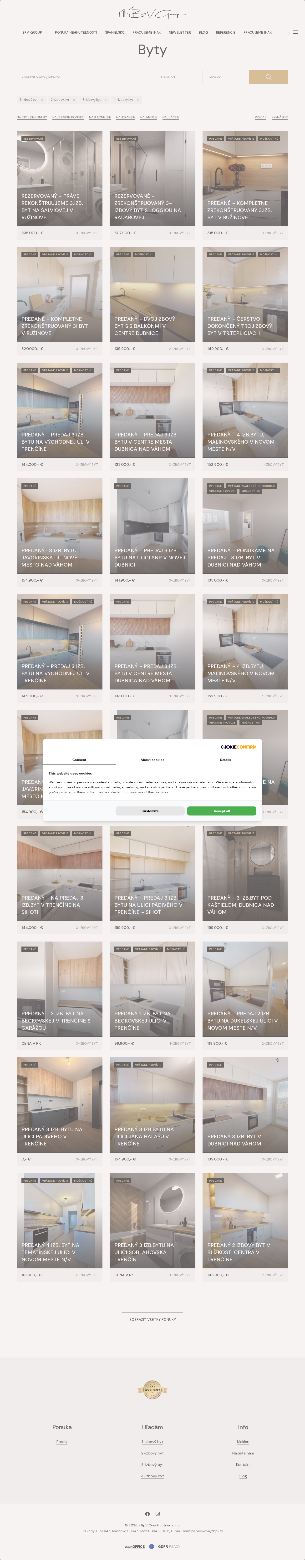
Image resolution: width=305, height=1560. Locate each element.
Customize (150, 811)
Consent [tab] (79, 760)
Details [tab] (225, 760)
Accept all (222, 811)
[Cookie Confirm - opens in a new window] (238, 747)
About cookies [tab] (152, 760)
